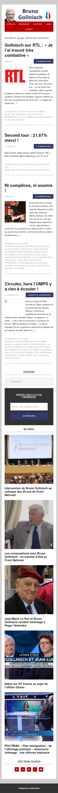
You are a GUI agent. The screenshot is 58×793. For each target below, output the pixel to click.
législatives (28, 254)
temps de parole (12, 358)
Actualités (22, 111)
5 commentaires (43, 61)
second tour (18, 120)
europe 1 (9, 347)
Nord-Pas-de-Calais (14, 260)
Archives (33, 164)
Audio (31, 111)
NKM (50, 257)
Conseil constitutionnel (34, 344)
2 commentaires (43, 146)
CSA (48, 344)
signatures (43, 355)
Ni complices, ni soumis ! (29, 187)
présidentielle (12, 263)
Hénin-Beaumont (24, 251)
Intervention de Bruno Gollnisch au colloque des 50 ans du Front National (28, 491)
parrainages (46, 352)
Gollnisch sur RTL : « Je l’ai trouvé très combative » (29, 50)
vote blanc (19, 268)
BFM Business (22, 341)
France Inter (15, 350)
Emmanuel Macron (36, 117)
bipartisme (41, 341)
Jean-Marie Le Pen (13, 254)
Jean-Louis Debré (31, 350)
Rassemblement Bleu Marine (33, 263)
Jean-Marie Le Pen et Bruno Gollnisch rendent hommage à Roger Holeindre (25, 621)
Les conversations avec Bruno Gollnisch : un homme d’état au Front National (26, 556)
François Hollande (29, 249)
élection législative (26, 170)
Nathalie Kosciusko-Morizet (18, 257)
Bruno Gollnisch (24, 114)
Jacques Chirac (40, 251)
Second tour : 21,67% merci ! (26, 137)
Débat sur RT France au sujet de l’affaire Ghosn (26, 685)
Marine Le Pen (32, 352)
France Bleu (20, 347)
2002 (18, 246)
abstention (26, 246)
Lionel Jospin (41, 254)
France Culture (34, 347)
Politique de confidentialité (29, 788)
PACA (26, 260)
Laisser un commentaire (39, 295)
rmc (22, 355)
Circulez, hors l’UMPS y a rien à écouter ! (28, 286)
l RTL (11, 352)
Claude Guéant (12, 249)
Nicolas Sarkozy (39, 257)
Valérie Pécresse (26, 265)
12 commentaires (43, 196)
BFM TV (33, 341)
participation (35, 260)
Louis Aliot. (19, 352)
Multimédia (40, 111)
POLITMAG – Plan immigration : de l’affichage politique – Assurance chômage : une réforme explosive (28, 749)
